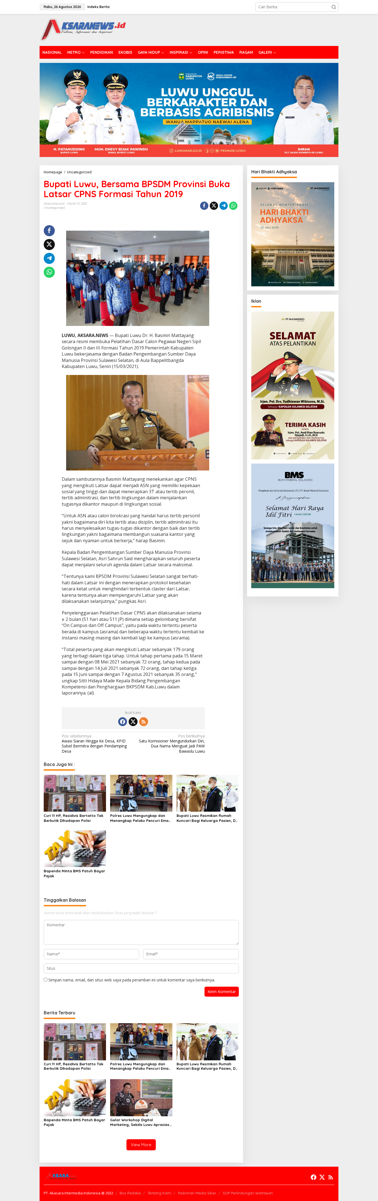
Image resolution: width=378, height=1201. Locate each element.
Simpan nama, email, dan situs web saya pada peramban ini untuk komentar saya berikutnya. (131, 980)
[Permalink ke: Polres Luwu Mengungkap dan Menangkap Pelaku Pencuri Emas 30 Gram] (141, 792)
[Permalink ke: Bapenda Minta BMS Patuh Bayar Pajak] (75, 848)
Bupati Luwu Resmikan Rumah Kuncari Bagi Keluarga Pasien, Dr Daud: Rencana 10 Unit (207, 818)
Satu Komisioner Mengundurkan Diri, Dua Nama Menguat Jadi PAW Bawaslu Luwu (172, 744)
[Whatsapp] (233, 206)
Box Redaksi (130, 1193)
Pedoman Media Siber (197, 1193)
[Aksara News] (83, 29)
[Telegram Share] (223, 206)
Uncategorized (54, 208)
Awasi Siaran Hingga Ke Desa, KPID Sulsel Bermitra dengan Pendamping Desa (94, 744)
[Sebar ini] (204, 206)
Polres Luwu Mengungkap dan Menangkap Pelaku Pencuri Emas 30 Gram (140, 818)
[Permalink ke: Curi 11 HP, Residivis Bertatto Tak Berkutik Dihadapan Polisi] (75, 792)
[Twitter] (133, 721)
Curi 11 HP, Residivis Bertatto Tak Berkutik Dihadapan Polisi (73, 818)
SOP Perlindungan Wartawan (248, 1193)
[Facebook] (122, 721)
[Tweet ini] (214, 206)
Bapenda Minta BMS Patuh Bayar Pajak (74, 873)
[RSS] (143, 721)
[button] (333, 7)
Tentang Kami (159, 1193)
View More (141, 1144)
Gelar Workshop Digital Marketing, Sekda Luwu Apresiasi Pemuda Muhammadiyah (140, 1122)
